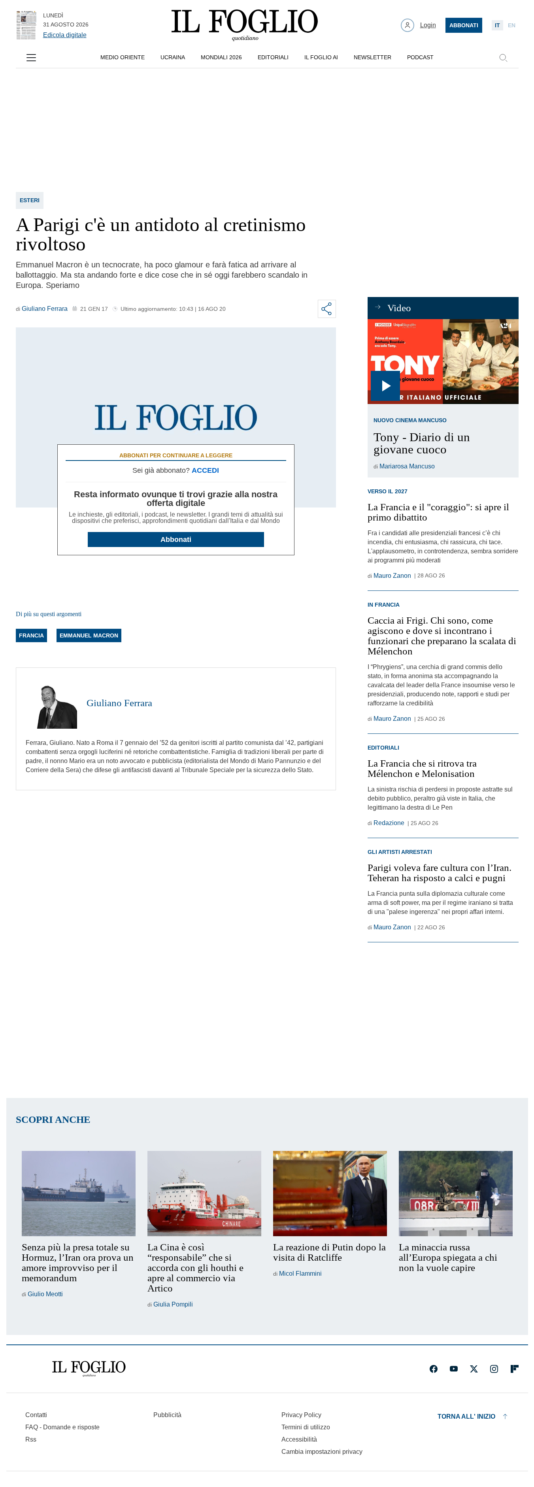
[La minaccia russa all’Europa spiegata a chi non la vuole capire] (456, 1193)
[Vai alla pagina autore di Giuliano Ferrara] (51, 703)
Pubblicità (167, 1415)
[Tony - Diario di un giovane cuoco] (443, 361)
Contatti (36, 1415)
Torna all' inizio (466, 1416)
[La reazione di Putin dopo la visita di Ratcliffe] (330, 1193)
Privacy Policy (301, 1415)
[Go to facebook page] (434, 1369)
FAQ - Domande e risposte (62, 1427)
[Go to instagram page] (494, 1369)
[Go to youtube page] (454, 1369)
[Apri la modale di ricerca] (503, 58)
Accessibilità (299, 1439)
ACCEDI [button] (205, 470)
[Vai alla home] (245, 25)
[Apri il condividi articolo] (327, 309)
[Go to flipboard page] (515, 1369)
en (511, 25)
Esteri (30, 200)
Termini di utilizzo (305, 1427)
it (497, 25)
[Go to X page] (474, 1369)
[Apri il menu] (31, 58)
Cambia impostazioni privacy (321, 1452)
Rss (30, 1439)
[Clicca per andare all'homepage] (89, 1369)
